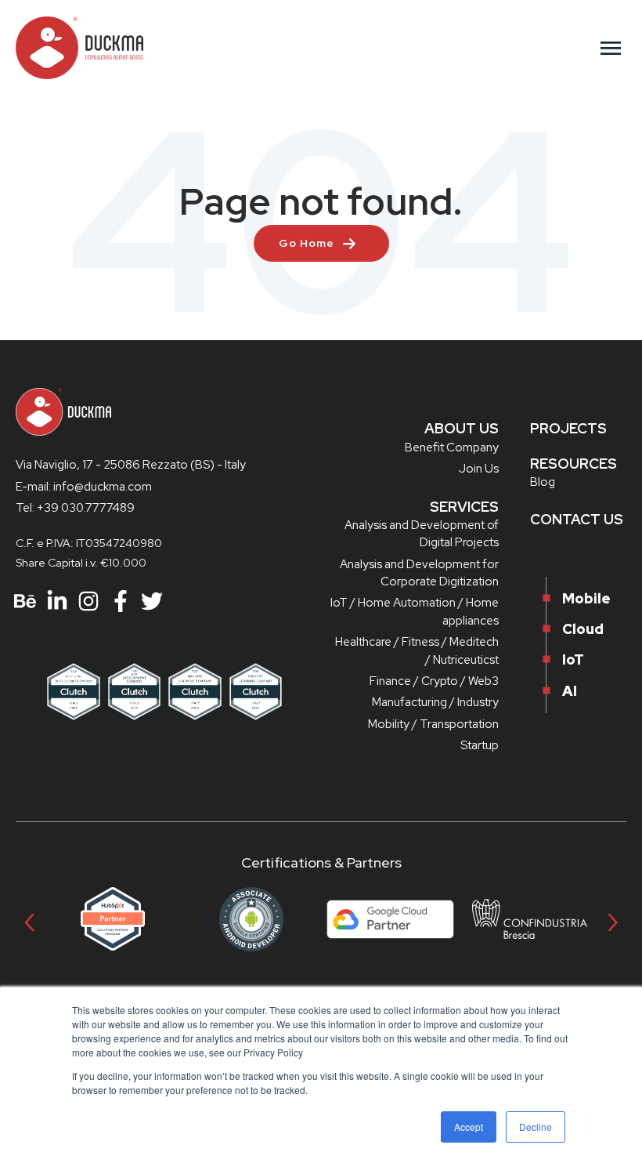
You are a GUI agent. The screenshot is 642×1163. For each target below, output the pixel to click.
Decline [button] (535, 1126)
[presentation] (29, 919)
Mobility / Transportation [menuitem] (433, 724)
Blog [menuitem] (542, 482)
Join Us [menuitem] (479, 468)
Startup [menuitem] (479, 745)
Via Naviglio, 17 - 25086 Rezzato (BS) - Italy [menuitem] (131, 465)
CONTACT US (576, 519)
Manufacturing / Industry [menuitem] (435, 702)
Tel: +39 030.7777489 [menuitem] (75, 508)
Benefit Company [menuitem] (452, 447)
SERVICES (464, 507)
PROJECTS (568, 428)
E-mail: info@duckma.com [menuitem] (84, 487)
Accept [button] (468, 1126)
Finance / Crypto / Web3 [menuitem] (434, 681)
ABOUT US (461, 428)
